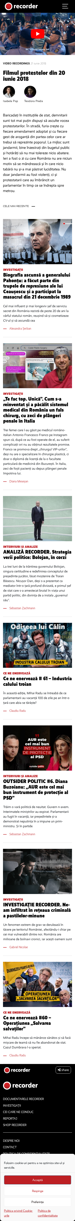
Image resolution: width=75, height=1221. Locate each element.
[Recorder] (21, 6)
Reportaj (10, 1118)
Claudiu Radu (17, 711)
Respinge (37, 1191)
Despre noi (11, 1141)
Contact (10, 1147)
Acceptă (37, 1180)
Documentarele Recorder (23, 1099)
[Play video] (37, 34)
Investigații (13, 270)
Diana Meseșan (18, 481)
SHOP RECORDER (14, 1125)
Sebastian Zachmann (22, 608)
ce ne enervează (16, 673)
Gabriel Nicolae (18, 947)
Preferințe (37, 1202)
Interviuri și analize (20, 547)
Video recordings (17, 63)
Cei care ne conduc (18, 1112)
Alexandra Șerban (20, 328)
